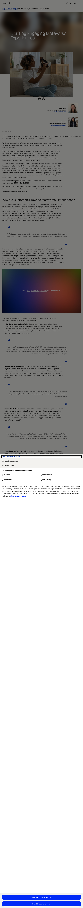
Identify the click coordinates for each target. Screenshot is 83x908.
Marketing (47, 480)
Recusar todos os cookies (41, 897)
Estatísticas (8, 480)
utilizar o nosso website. (18, 496)
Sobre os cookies (8, 465)
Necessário (8, 474)
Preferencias (48, 474)
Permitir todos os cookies (41, 904)
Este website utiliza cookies (11, 457)
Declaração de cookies (10, 461)
